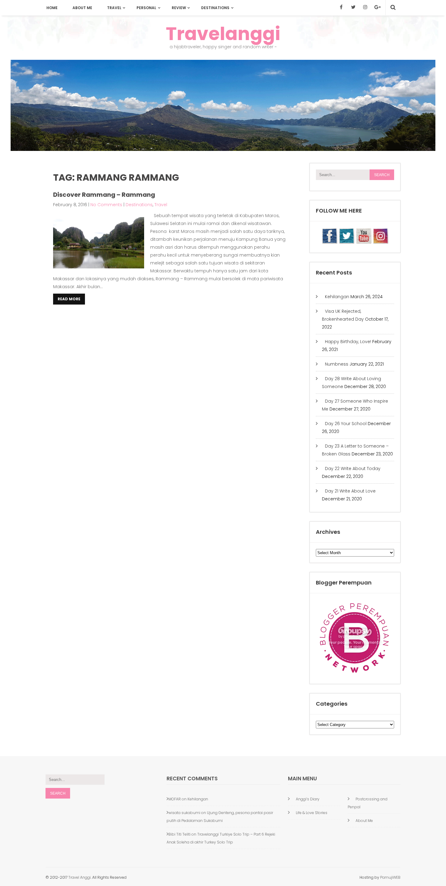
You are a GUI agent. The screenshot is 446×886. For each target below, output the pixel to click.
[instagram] (365, 7)
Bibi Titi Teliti (179, 834)
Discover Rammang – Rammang (104, 194)
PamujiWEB (390, 877)
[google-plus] (377, 7)
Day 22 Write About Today (352, 468)
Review (179, 7)
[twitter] (353, 7)
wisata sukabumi (184, 812)
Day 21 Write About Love (350, 491)
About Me (82, 7)
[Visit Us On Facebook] (329, 243)
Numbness (336, 364)
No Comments (106, 205)
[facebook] (341, 7)
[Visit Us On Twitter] (346, 243)
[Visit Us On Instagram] (380, 243)
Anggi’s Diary (307, 799)
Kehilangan (337, 297)
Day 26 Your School (346, 424)
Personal (146, 7)
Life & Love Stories (311, 812)
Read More (69, 299)
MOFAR (174, 799)
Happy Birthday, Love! (348, 342)
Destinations (215, 7)
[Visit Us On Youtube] (363, 243)
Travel (114, 7)
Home (52, 7)
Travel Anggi (79, 877)
